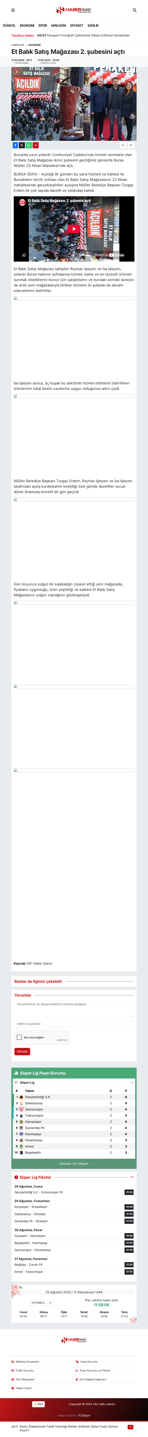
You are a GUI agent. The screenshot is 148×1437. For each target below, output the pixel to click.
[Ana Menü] (13, 10)
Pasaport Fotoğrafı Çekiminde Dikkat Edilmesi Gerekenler (83, 35)
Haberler (17, 44)
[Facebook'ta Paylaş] (15, 145)
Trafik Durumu (25, 1370)
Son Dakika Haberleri (92, 1379)
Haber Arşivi (24, 1388)
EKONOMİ (27, 25)
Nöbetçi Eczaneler (27, 1361)
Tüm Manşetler (25, 1379)
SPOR (42, 25)
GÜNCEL (9, 25)
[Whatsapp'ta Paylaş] (29, 145)
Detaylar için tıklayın (74, 1163)
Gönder (22, 1051)
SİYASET (76, 25)
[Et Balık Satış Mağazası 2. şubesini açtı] (74, 104)
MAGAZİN (58, 25)
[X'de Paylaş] (22, 145)
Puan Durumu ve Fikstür (95, 1370)
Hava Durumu (89, 1361)
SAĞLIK (93, 25)
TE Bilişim (84, 1415)
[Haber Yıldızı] (74, 10)
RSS (40, 1404)
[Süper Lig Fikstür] (132, 1177)
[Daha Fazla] (36, 145)
